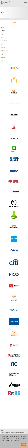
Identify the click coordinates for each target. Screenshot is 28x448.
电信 (2, 34)
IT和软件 (3, 30)
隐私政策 (16, 440)
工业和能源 (4, 40)
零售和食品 (4, 50)
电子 (2, 37)
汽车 (2, 54)
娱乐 (2, 61)
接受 (23, 445)
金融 (2, 47)
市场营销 (3, 57)
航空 (2, 44)
